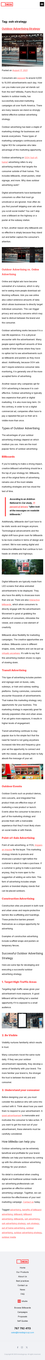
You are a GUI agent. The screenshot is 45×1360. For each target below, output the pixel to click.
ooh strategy (33, 1223)
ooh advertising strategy (14, 1223)
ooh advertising (32, 1219)
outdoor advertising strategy (28, 1232)
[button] (42, 4)
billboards (18, 1219)
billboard (18, 1214)
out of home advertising (13, 1228)
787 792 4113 (22, 1328)
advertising (15, 1209)
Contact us (28, 1202)
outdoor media (9, 1237)
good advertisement (11, 1115)
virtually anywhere (11, 653)
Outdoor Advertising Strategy (21, 28)
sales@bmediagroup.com (22, 1332)
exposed (21, 78)
